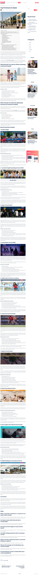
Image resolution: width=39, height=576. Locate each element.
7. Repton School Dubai (4, 39)
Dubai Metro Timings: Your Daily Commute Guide (6, 566)
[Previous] (31, 76)
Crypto (14, 2)
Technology (30, 49)
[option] (32, 67)
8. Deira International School (5, 40)
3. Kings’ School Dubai (4, 36)
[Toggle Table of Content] (18, 30)
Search (29, 8)
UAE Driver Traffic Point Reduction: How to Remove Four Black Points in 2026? (32, 23)
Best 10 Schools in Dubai (4, 33)
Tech (22, 2)
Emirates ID (7, 116)
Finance (11, 2)
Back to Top (36, 573)
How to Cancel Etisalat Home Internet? (32, 118)
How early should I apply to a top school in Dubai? (7, 46)
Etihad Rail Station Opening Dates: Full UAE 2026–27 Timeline (32, 141)
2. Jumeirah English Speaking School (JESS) (7, 35)
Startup (17, 2)
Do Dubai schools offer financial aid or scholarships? (8, 45)
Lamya (28, 98)
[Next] (33, 76)
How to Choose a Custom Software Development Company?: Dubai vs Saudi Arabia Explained (32, 71)
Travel (30, 51)
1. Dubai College (3, 34)
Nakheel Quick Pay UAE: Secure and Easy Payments (20, 567)
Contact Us (24, 2)
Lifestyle (19, 2)
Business (8, 2)
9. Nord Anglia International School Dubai (6, 41)
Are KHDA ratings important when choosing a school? (8, 47)
